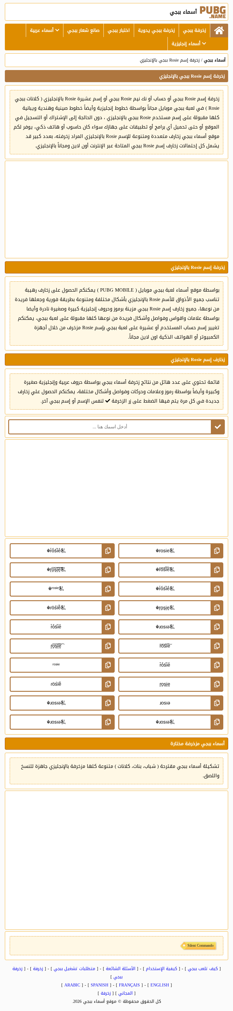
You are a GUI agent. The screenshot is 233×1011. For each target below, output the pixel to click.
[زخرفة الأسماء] (219, 30)
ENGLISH (159, 985)
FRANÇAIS (129, 985)
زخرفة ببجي (194, 30)
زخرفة (38, 969)
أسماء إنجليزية (187, 43)
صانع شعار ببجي (83, 30)
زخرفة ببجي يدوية (156, 30)
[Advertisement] (116, 209)
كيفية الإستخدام (161, 969)
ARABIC (72, 985)
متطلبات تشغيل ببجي (74, 969)
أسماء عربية (42, 30)
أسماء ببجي (214, 60)
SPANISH (99, 985)
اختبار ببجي (119, 30)
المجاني (125, 993)
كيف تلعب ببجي (203, 969)
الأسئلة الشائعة (120, 969)
